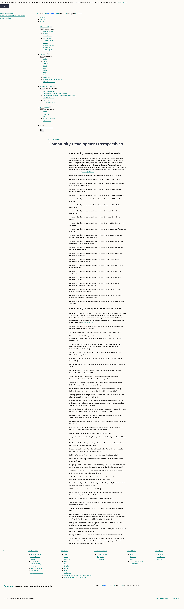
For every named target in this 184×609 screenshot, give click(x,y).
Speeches (46, 114)
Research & (100, 551)
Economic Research (49, 91)
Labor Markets (47, 36)
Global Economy (48, 40)
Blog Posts (46, 100)
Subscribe (9, 586)
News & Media (44, 107)
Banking (45, 43)
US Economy (47, 38)
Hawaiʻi (45, 66)
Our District (43, 54)
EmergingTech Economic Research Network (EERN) (59, 95)
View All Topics (47, 50)
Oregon (45, 72)
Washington (46, 77)
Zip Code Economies (49, 118)
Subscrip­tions (47, 121)
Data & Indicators (48, 98)
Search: (42, 125)
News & (131, 551)
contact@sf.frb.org (88, 172)
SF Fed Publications (49, 102)
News (44, 116)
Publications (55, 139)
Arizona (45, 61)
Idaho (44, 68)
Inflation (45, 33)
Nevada (45, 70)
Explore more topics (36, 573)
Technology (46, 47)
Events (45, 112)
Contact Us (175, 598)
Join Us (42, 21)
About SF (159, 551)
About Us (43, 17)
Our (64, 551)
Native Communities (49, 82)
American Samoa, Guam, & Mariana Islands (78, 575)
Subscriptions (134, 564)
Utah (44, 75)
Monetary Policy (48, 31)
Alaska (45, 59)
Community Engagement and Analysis (55, 93)
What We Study (45, 27)
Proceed (4, 6)
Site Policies (160, 598)
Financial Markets (48, 45)
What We (33, 551)
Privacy (167, 598)
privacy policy (122, 2)
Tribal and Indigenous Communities (75, 577)
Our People (43, 19)
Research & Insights (46, 86)
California (46, 63)
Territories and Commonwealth (52, 79)
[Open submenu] (51, 27)
